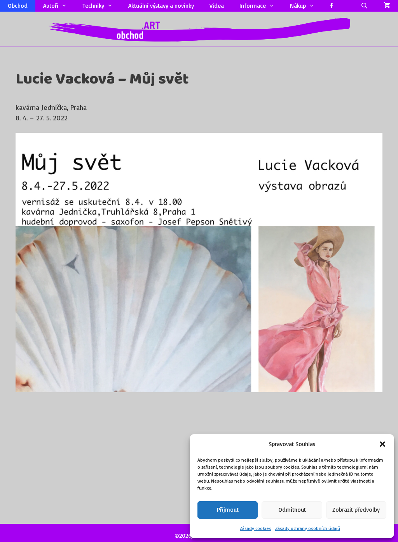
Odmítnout (292, 509)
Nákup (298, 5)
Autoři (50, 5)
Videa (216, 5)
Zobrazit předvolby (356, 509)
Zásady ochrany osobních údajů (307, 528)
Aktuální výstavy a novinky (161, 5)
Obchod (18, 5)
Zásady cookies (255, 528)
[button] (382, 444)
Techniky (93, 5)
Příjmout (228, 509)
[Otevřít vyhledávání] (364, 6)
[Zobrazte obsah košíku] (387, 6)
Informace (252, 5)
